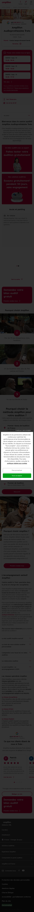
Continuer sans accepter (23, 430)
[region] (17, 456)
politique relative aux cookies (17, 463)
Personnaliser (17, 470)
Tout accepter (17, 476)
